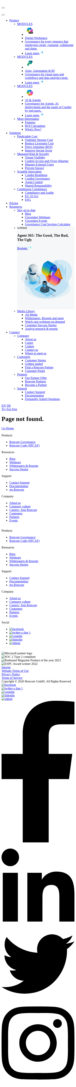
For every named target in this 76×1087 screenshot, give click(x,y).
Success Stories (18, 469)
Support (6, 476)
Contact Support (19, 482)
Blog (12, 458)
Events (13, 520)
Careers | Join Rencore (23, 510)
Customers (15, 513)
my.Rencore (16, 489)
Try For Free (9, 409)
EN (4, 405)
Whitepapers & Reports (23, 465)
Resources (8, 452)
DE (9, 405)
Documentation (18, 486)
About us (15, 503)
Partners (14, 517)
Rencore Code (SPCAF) (24, 445)
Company (8, 496)
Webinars (15, 462)
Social (5, 622)
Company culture (20, 506)
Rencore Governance (22, 442)
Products (7, 435)
